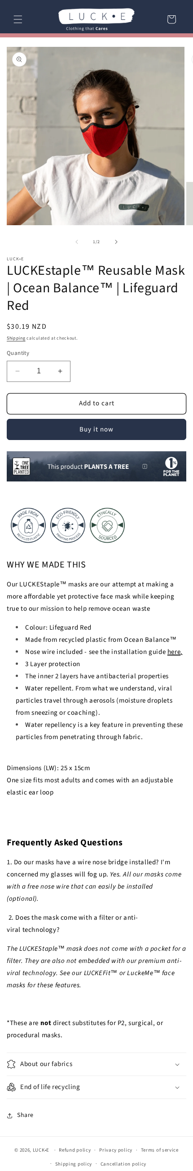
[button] (18, 19)
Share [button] (25, 1115)
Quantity (18, 353)
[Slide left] (77, 242)
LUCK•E (41, 1150)
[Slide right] (116, 242)
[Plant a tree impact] (96, 481)
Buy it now (96, 429)
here (173, 652)
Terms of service (160, 1150)
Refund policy (75, 1150)
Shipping (16, 338)
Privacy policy (115, 1150)
